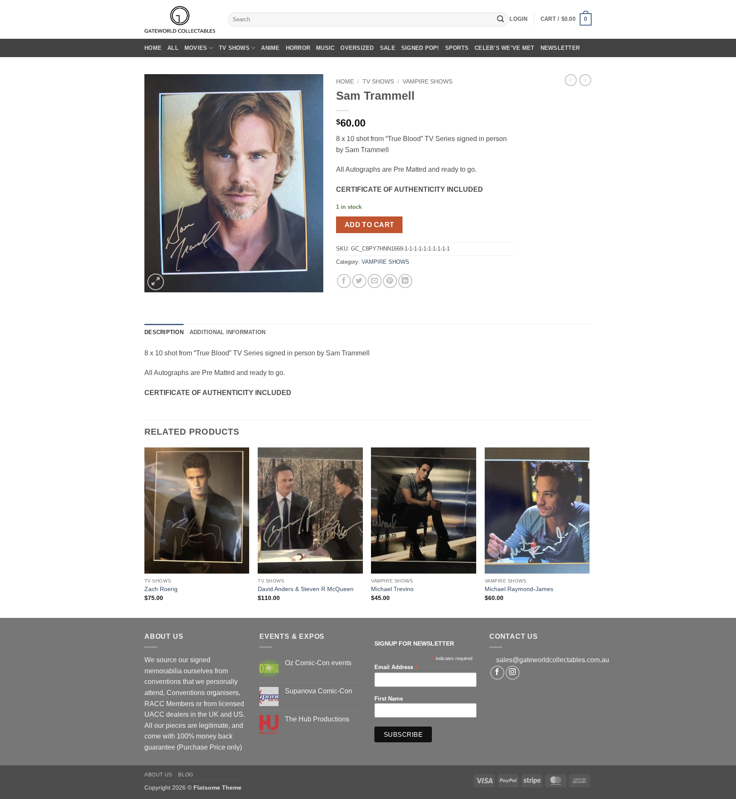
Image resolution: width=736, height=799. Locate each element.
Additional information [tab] (228, 332)
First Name (388, 699)
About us (158, 775)
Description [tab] (164, 332)
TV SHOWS (234, 48)
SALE (387, 48)
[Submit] (500, 19)
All (172, 48)
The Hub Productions (317, 719)
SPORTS (457, 48)
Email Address (396, 667)
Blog (185, 775)
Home (152, 48)
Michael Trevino (392, 589)
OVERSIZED (357, 48)
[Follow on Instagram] (513, 673)
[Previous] (144, 532)
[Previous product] (585, 80)
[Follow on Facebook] (497, 673)
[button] (518, 19)
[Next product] (571, 80)
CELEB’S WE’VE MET (504, 48)
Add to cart (369, 224)
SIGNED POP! (420, 48)
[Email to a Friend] (375, 281)
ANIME (270, 48)
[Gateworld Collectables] (179, 19)
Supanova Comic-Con (318, 691)
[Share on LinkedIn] (405, 281)
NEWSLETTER (560, 48)
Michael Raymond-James (519, 589)
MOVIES (195, 48)
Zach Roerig (161, 589)
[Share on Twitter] (359, 281)
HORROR (298, 48)
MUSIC (325, 48)
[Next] (589, 532)
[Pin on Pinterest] (390, 281)
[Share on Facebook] (344, 281)
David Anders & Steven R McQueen (306, 589)
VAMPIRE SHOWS (427, 81)
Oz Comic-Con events (318, 662)
